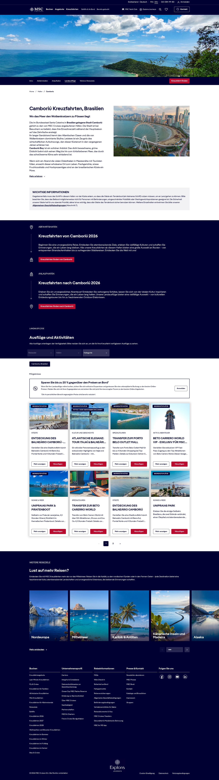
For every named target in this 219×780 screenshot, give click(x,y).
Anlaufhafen (56, 81)
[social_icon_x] (160, 683)
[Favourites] (166, 9)
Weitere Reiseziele (87, 81)
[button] (96, 352)
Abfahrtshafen (42, 81)
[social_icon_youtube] (177, 677)
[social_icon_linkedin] (185, 677)
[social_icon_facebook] (162, 677)
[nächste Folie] (187, 649)
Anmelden (181, 388)
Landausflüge (70, 81)
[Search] (160, 9)
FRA (151, 2)
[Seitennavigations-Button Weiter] (120, 543)
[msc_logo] (36, 9)
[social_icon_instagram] (170, 677)
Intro (31, 81)
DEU (156, 2)
